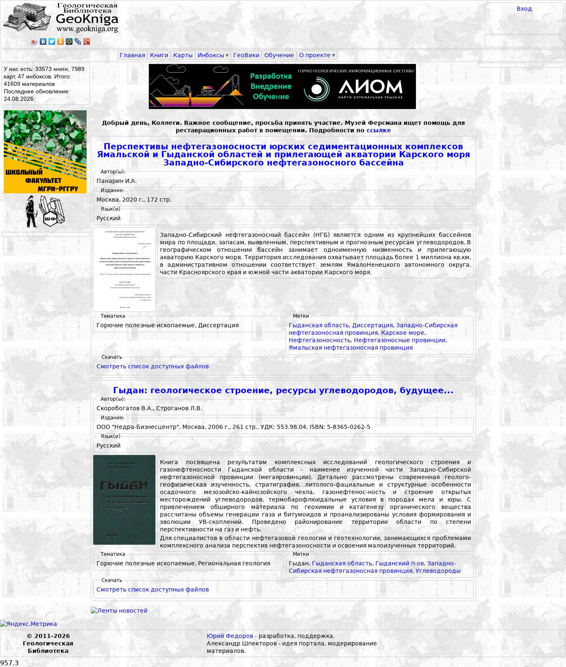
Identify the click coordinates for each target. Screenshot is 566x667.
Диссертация (372, 325)
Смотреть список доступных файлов (153, 366)
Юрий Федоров (230, 636)
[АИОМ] (283, 86)
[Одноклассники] (60, 41)
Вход (524, 8)
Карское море (402, 332)
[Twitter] (52, 41)
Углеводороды (438, 570)
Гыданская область (319, 325)
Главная (132, 55)
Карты (183, 55)
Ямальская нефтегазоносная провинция (351, 347)
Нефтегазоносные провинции (399, 340)
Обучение (279, 55)
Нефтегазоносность (320, 340)
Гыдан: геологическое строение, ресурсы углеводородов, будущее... (283, 390)
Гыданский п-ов (399, 563)
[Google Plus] (86, 41)
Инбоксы (211, 55)
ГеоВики (246, 55)
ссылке (379, 130)
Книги (159, 55)
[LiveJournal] (78, 41)
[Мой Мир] (69, 41)
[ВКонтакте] (43, 41)
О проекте (315, 55)
